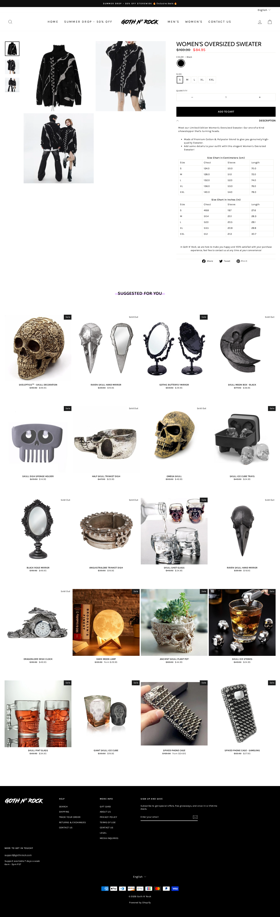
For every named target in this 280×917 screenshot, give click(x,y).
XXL (211, 79)
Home (53, 21)
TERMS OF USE (108, 822)
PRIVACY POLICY (108, 817)
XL (202, 79)
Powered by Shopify (140, 902)
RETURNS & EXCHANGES (72, 822)
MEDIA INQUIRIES (109, 838)
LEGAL (103, 833)
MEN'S (173, 21)
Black (181, 63)
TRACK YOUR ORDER (70, 817)
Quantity (181, 90)
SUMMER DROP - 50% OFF (88, 21)
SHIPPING (64, 811)
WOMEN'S (194, 21)
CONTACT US (219, 21)
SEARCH (63, 806)
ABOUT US (105, 811)
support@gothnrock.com (18, 855)
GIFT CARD (105, 806)
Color (184, 57)
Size (179, 74)
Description (267, 120)
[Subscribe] (195, 817)
